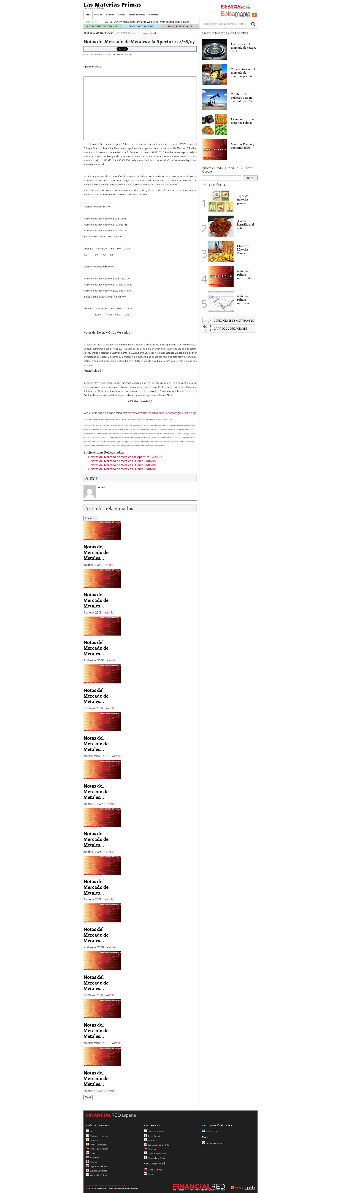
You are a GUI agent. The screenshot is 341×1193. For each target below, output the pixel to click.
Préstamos (94, 1157)
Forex (150, 1174)
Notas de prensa (137, 14)
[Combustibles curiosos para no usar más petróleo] (214, 99)
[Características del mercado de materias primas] (214, 74)
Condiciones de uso (96, 1185)
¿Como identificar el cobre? (245, 224)
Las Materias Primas (112, 4)
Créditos (93, 1153)
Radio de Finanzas (213, 1143)
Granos (121, 14)
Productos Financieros (99, 1136)
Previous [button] (91, 518)
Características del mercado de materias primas (243, 73)
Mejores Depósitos (98, 1175)
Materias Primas (103, 33)
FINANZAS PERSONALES (180, 26)
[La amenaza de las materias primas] (214, 124)
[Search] (253, 24)
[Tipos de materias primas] (221, 201)
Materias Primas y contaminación (242, 146)
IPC (91, 1131)
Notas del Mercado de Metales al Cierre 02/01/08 (123, 469)
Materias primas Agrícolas (243, 299)
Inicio (88, 14)
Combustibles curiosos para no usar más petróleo (242, 98)
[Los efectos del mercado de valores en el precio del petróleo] (214, 49)
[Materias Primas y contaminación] (214, 149)
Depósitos (94, 1140)
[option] (102, 544)
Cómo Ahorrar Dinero (157, 1153)
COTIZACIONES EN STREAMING (102, 26)
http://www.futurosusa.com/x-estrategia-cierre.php (162, 413)
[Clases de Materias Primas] (221, 251)
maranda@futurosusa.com (138, 419)
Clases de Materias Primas (243, 249)
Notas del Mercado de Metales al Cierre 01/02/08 (123, 461)
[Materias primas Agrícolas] (221, 301)
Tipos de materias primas (242, 199)
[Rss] (254, 15)
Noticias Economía (155, 1131)
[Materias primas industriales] (221, 276)
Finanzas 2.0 (211, 1131)
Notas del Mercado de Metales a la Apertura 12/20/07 (126, 457)
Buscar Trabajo (154, 1136)
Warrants (151, 1149)
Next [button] (88, 1097)
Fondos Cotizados (97, 1144)
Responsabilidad (116, 1185)
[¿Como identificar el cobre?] (221, 226)
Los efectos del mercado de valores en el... (243, 48)
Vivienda (151, 1140)
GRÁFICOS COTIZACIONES (141, 26)
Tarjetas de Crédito (98, 1166)
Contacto (153, 14)
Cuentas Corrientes (98, 1170)
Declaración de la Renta (158, 1144)
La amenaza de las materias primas (242, 121)
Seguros (93, 1162)
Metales (98, 14)
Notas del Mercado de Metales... (96, 552)
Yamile (153, 33)
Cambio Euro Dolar (156, 1158)
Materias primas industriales (245, 274)
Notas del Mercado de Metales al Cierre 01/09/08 (123, 465)
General (88, 33)
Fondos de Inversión (98, 1148)
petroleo (110, 14)
